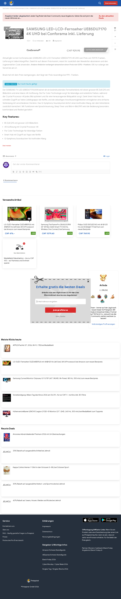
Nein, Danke (60, 316)
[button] (60, 286)
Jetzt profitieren (60, 310)
